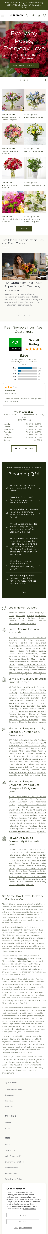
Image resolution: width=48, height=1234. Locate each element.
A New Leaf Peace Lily (34, 185)
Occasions (9, 1095)
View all (24, 228)
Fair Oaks (20, 615)
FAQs (7, 1144)
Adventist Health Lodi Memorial (27, 637)
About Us (9, 1106)
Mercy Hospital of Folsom (20, 672)
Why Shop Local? (13, 1156)
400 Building (40, 740)
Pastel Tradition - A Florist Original (11, 118)
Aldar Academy (32, 761)
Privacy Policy (29, 1208)
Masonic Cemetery (28, 722)
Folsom (30, 615)
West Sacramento (28, 623)
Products (9, 1101)
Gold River (40, 615)
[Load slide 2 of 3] (24, 80)
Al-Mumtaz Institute (18, 818)
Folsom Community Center (33, 855)
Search (8, 1123)
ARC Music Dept (27, 751)
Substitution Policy (13, 1179)
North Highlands (27, 618)
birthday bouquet (20, 1029)
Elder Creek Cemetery (25, 706)
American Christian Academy (22, 772)
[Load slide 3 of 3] (27, 80)
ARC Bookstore (33, 748)
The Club (30, 884)
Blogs (7, 1128)
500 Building (14, 743)
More (24, 592)
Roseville (42, 621)
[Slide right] (30, 315)
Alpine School (24, 767)
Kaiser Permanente (27, 653)
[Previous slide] (16, 80)
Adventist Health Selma (21, 640)
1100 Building (14, 740)
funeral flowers (31, 1024)
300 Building (27, 740)
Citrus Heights (35, 613)
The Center (20, 884)
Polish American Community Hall (27, 876)
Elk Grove (22, 958)
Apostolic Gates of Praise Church (31, 828)
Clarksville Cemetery (30, 698)
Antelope (13, 613)
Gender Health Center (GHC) (23, 857)
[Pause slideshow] (45, 80)
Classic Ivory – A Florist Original (32, 220)
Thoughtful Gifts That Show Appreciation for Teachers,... (23, 284)
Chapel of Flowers (27, 695)
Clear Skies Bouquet (34, 117)
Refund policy (11, 1173)
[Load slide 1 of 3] (20, 80)
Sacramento (14, 623)
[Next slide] (32, 80)
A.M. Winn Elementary (31, 743)
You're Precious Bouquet (9, 186)
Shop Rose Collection (24, 65)
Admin (43, 756)
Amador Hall (39, 769)
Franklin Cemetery (18, 714)
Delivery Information (14, 1162)
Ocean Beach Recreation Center (31, 871)
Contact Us (10, 1150)
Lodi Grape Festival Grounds (23, 863)
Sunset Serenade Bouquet (10, 152)
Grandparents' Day (13, 1089)
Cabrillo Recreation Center (21, 849)
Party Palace (15, 874)
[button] (33, 15)
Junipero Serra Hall (37, 860)
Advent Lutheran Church (34, 815)
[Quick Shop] (27, 15)
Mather (12, 618)
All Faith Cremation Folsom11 (22, 687)
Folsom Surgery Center (20, 648)
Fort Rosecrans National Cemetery (30, 711)
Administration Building (20, 759)
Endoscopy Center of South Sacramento (27, 645)
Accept (23, 1215)
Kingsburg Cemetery (27, 717)
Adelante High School (27, 756)
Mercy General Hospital (35, 670)
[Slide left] (18, 315)
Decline (22, 1221)
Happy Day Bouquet (34, 151)
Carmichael (23, 613)
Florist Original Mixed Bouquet (12, 220)
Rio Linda (27, 621)
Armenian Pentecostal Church (22, 831)
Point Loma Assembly (34, 874)
